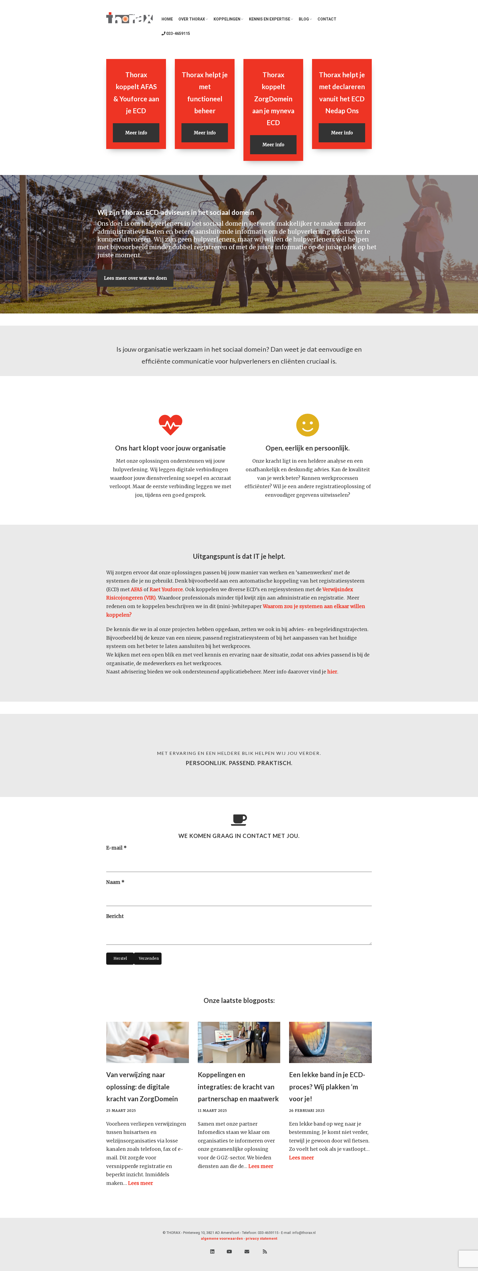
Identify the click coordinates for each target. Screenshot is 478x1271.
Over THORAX (191, 19)
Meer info (136, 132)
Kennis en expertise (269, 19)
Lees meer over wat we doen (135, 278)
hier (332, 672)
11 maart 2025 (212, 1110)
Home (167, 19)
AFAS (136, 589)
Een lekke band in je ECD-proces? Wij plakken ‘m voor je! (327, 1086)
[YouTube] (229, 1251)
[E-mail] (247, 1251)
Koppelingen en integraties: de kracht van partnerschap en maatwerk (238, 1086)
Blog (304, 19)
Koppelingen (227, 19)
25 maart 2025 (121, 1110)
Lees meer (140, 1183)
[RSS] (265, 1251)
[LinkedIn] (212, 1251)
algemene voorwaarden (222, 1238)
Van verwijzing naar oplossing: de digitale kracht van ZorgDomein (142, 1086)
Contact (327, 19)
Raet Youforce (166, 589)
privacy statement (261, 1238)
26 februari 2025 (307, 1110)
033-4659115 (177, 33)
